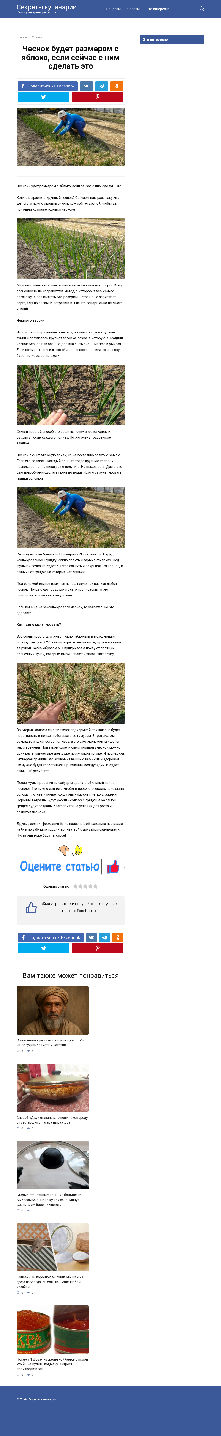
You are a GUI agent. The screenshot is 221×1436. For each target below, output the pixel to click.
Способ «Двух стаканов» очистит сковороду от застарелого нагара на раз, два (52, 1119)
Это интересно (158, 9)
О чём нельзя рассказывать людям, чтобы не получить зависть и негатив (51, 1042)
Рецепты (113, 9)
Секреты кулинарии (47, 7)
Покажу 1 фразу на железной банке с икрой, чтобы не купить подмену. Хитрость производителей (52, 1364)
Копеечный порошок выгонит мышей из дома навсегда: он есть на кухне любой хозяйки (50, 1282)
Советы (133, 9)
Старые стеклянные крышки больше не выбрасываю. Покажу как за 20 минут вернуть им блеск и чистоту (49, 1200)
